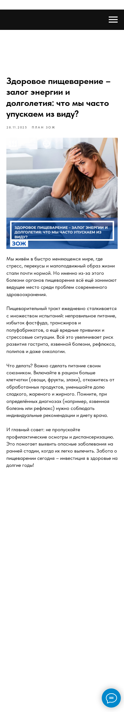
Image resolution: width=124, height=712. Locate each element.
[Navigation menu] (113, 20)
